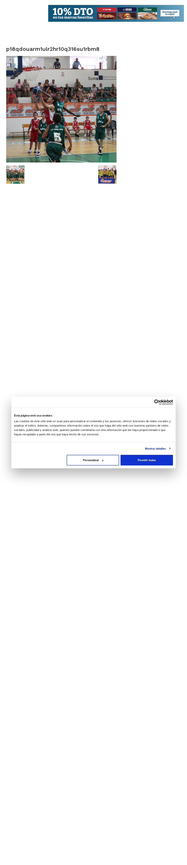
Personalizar (91, 460)
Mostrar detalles (155, 448)
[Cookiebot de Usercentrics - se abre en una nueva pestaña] (157, 402)
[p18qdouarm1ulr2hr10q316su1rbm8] (61, 161)
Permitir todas (147, 460)
